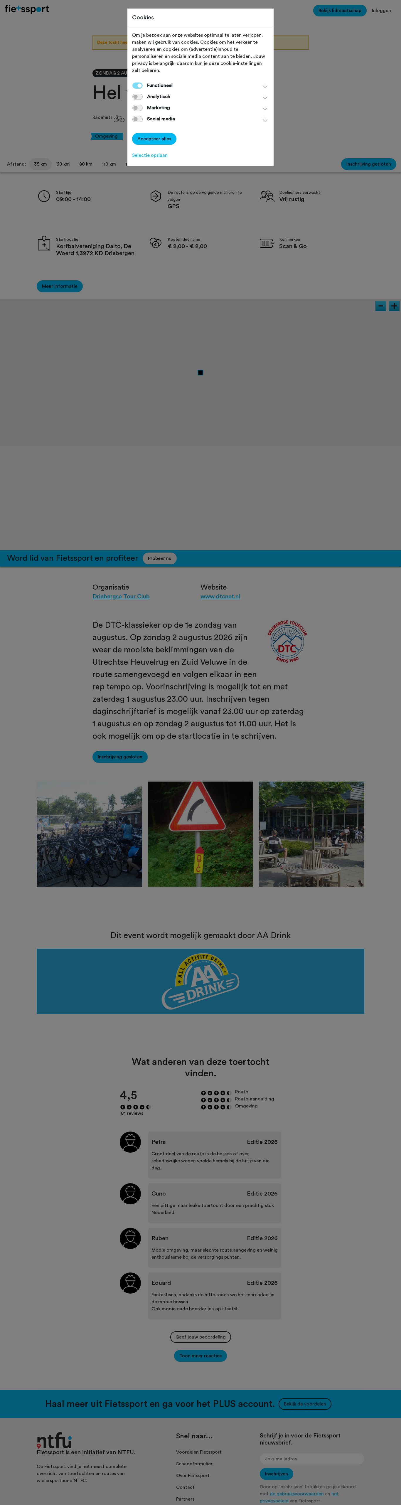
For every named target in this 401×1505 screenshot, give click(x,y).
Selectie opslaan (150, 155)
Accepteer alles (154, 139)
